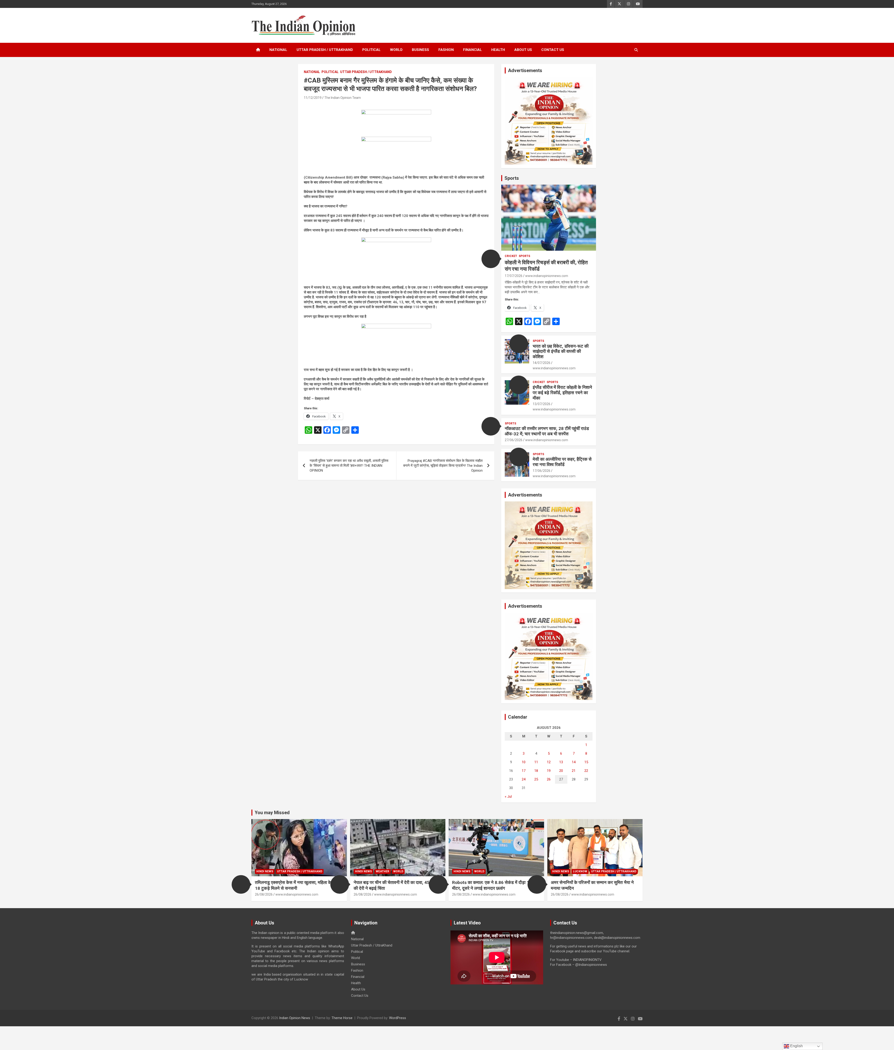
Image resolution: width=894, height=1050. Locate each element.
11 (536, 762)
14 (574, 762)
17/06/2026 (541, 471)
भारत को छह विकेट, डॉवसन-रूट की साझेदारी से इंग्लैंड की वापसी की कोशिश (561, 351)
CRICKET (511, 256)
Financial (472, 50)
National (278, 50)
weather (382, 871)
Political (371, 50)
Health (498, 50)
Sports (512, 178)
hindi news (264, 871)
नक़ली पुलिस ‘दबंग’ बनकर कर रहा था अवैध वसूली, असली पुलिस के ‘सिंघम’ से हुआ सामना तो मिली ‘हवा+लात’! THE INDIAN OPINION (349, 466)
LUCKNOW (580, 871)
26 (549, 779)
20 (561, 771)
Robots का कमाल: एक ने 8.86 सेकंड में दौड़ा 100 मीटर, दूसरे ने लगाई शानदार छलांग (493, 885)
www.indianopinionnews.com (546, 276)
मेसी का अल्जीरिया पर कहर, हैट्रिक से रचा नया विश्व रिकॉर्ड (562, 462)
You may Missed (272, 812)
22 (586, 771)
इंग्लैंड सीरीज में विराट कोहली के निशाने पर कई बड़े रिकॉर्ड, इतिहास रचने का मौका (562, 393)
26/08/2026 (264, 894)
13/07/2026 (541, 404)
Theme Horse (342, 1018)
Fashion (446, 50)
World (396, 50)
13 (561, 762)
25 (536, 779)
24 (523, 779)
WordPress (397, 1018)
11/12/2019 (313, 98)
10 (523, 762)
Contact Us (552, 50)
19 (549, 771)
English (796, 1046)
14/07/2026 (541, 363)
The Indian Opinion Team (342, 98)
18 (536, 771)
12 (549, 762)
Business (420, 50)
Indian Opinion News (294, 1018)
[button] (490, 259)
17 (523, 771)
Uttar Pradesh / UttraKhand (325, 50)
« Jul (508, 796)
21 (574, 771)
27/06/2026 (513, 440)
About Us (523, 50)
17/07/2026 (513, 276)
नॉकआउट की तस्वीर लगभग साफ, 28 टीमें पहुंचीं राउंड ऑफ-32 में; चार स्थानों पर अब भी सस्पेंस (547, 431)
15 (586, 762)
